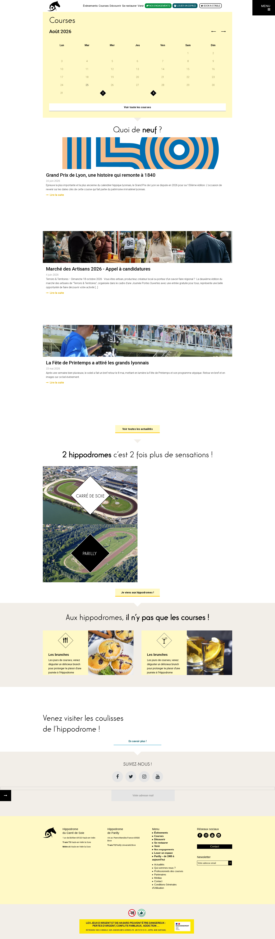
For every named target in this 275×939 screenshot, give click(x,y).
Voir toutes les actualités (137, 429)
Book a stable (212, 5)
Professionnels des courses (168, 871)
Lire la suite (57, 194)
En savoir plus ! (138, 741)
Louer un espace (186, 5)
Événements (90, 5)
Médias (158, 877)
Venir (141, 5)
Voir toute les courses (137, 107)
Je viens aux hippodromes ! (137, 592)
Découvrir (115, 5)
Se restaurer (129, 5)
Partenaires (160, 874)
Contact (158, 881)
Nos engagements (159, 5)
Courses (104, 5)
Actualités (159, 864)
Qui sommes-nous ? (165, 867)
